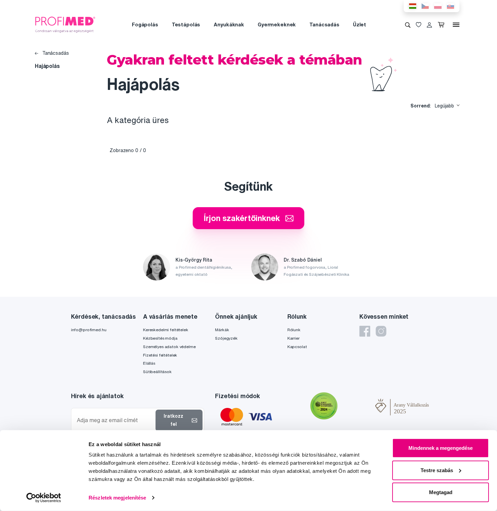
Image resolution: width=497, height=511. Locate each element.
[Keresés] (408, 24)
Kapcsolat (297, 346)
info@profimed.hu (88, 329)
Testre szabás (437, 470)
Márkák (222, 329)
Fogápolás (145, 24)
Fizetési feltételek (160, 355)
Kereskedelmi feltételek (165, 329)
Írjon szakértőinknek (242, 218)
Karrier (293, 338)
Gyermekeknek (277, 24)
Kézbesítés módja (160, 338)
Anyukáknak (229, 24)
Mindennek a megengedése (440, 448)
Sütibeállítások (157, 371)
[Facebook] (364, 331)
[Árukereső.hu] (356, 407)
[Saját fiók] (429, 24)
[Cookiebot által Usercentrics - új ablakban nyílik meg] (43, 498)
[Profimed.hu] (65, 24)
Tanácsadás (324, 24)
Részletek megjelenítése (117, 498)
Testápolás (186, 24)
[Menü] (456, 25)
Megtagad (440, 492)
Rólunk (294, 329)
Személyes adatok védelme (169, 346)
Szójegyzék (226, 338)
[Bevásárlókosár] (442, 25)
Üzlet (359, 24)
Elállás (149, 363)
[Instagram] (381, 331)
